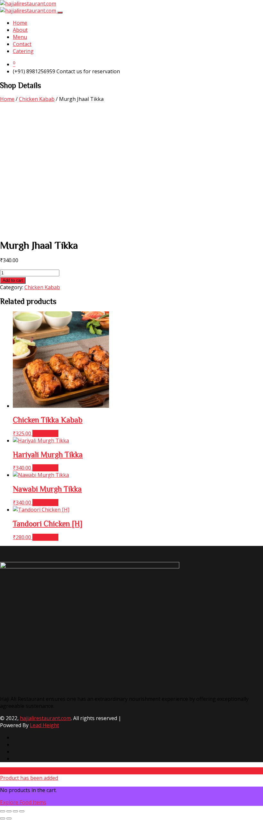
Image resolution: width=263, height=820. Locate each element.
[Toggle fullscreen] (9, 811)
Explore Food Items (23, 802)
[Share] (15, 811)
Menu (20, 36)
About (20, 29)
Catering (23, 51)
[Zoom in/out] (2, 811)
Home (20, 22)
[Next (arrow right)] (9, 818)
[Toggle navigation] (60, 12)
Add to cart (13, 280)
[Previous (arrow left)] (2, 818)
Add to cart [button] (45, 433)
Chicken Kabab (37, 98)
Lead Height (44, 725)
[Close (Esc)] (21, 811)
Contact (22, 44)
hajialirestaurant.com (45, 718)
